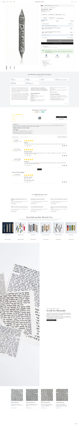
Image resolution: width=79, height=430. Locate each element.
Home (42, 7)
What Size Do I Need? (61, 18)
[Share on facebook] (62, 146)
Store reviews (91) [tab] (21, 136)
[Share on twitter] (64, 145)
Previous (5, 35)
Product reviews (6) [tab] (15, 136)
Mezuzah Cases (46, 7)
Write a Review (61, 117)
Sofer (62, 317)
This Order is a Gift (45, 46)
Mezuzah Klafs (13, 405)
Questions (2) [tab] (26, 136)
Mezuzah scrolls (55, 314)
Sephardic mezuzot (32, 404)
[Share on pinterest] (66, 145)
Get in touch (44, 65)
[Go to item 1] (39, 118)
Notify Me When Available (57, 43)
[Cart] (76, 2)
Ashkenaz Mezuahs (48, 405)
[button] (4, 2)
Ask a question (61, 118)
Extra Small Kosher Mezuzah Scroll (54, 98)
